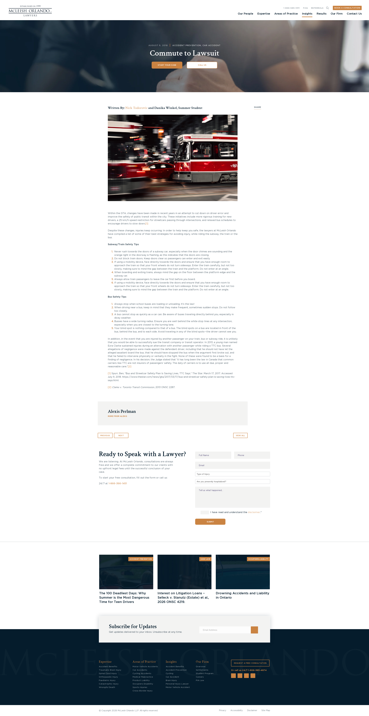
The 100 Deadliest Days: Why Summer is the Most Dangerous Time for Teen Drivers (124, 598)
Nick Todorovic (136, 108)
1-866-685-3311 (292, 8)
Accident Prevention (186, 46)
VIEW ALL (240, 435)
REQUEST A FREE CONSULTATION (250, 663)
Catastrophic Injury (108, 684)
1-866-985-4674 (257, 670)
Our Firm (337, 13)
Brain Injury (171, 680)
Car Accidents (140, 670)
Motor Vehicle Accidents (145, 667)
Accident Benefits (108, 667)
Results (321, 13)
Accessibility (236, 711)
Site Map (265, 711)
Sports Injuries (140, 687)
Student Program (205, 674)
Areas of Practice (286, 13)
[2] (129, 366)
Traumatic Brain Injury (110, 670)
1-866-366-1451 (118, 483)
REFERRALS (317, 8)
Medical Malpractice (143, 677)
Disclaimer (252, 711)
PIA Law (200, 680)
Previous (105, 435)
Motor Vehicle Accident (178, 687)
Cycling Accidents (142, 674)
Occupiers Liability (258, 559)
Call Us (202, 65)
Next (121, 435)
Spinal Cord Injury (108, 674)
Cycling (169, 674)
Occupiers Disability (143, 684)
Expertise (263, 13)
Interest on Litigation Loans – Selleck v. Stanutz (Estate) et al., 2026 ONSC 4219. (183, 598)
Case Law (205, 559)
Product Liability (141, 680)
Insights (307, 13)
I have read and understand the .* (236, 512)
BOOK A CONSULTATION (347, 8)
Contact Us (354, 13)
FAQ (305, 8)
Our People (245, 13)
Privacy (222, 711)
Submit (210, 522)
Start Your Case (167, 65)
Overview (200, 667)
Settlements (202, 670)
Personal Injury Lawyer (177, 684)
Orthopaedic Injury (108, 677)
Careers (200, 677)
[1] (146, 224)
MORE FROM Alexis (117, 416)
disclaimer (254, 512)
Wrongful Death (107, 687)
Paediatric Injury (107, 680)
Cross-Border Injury (143, 691)
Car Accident (212, 46)
